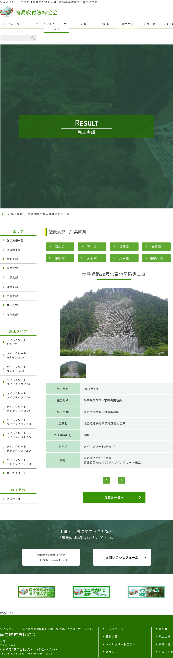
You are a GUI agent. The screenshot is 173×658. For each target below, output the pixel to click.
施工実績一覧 (15, 240)
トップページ (11, 24)
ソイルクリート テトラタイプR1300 (19, 462)
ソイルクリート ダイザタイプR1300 (19, 435)
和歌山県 (156, 258)
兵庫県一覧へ (114, 497)
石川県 (92, 246)
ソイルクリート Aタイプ (16, 342)
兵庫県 (124, 258)
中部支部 (12, 277)
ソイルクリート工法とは (56, 26)
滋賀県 (156, 246)
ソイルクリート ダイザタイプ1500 (18, 382)
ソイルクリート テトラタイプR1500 (19, 448)
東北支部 (12, 259)
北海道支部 (14, 249)
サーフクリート (16, 473)
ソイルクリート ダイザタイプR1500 (19, 422)
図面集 (82, 24)
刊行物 (105, 24)
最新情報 (112, 636)
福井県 (124, 246)
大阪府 (92, 258)
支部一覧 (149, 24)
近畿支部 (12, 286)
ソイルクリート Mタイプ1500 (16, 355)
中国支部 (12, 296)
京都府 (60, 258)
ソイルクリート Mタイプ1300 (16, 368)
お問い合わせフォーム (122, 557)
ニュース (33, 24)
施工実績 (127, 24)
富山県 (60, 246)
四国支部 (12, 305)
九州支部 (12, 314)
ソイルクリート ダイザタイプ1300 (18, 395)
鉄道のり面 (14, 498)
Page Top (7, 613)
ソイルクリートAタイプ (99, 446)
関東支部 (12, 268)
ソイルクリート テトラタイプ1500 (18, 408)
